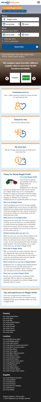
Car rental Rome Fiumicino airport (13, 347)
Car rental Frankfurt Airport (11, 369)
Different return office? (10, 31)
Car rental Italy (7, 320)
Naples (16, 57)
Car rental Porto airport (10, 351)
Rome (17, 55)
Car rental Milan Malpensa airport (13, 353)
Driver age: (9, 39)
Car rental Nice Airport (10, 349)
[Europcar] (26, 78)
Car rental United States (10, 316)
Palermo (4, 57)
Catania (26, 55)
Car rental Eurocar (9, 388)
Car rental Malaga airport (11, 341)
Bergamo (22, 57)
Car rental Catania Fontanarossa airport (15, 345)
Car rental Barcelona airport (11, 339)
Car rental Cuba (8, 332)
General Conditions (9, 396)
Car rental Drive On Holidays (12, 386)
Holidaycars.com (13, 398)
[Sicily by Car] (15, 78)
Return (4, 28)
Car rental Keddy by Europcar (12, 378)
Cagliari (10, 57)
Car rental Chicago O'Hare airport (13, 371)
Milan (22, 55)
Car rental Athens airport (11, 355)
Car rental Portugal (9, 326)
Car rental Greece (8, 324)
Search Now (26, 47)
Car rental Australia (9, 330)
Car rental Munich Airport (11, 359)
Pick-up (4, 16)
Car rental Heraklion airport (11, 357)
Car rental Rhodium (9, 382)
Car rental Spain (8, 318)
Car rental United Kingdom (11, 322)
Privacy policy (20, 396)
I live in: (10, 41)
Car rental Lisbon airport (10, 343)
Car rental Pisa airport (10, 365)
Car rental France (8, 328)
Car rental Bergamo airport (11, 363)
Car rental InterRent (9, 380)
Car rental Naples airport (11, 367)
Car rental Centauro (9, 384)
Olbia (31, 55)
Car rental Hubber (8, 390)
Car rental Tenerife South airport (13, 361)
